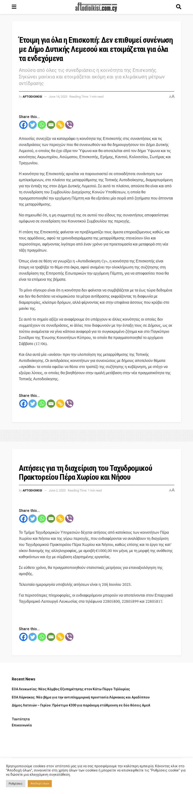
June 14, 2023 (58, 96)
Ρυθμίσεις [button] (16, 783)
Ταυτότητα (21, 719)
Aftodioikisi (32, 96)
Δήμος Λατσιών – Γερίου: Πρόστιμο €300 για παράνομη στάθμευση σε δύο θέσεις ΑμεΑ (81, 705)
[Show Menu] (14, 7)
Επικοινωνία (22, 725)
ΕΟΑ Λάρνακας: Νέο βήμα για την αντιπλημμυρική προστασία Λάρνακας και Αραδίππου (81, 697)
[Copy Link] (60, 125)
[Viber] (69, 125)
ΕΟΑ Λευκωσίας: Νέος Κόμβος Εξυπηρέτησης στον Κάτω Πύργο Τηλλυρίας (71, 689)
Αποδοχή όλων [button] (40, 783)
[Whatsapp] (42, 125)
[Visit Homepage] (96, 7)
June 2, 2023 (57, 490)
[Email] (51, 125)
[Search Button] (178, 7)
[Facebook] (23, 125)
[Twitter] (32, 125)
